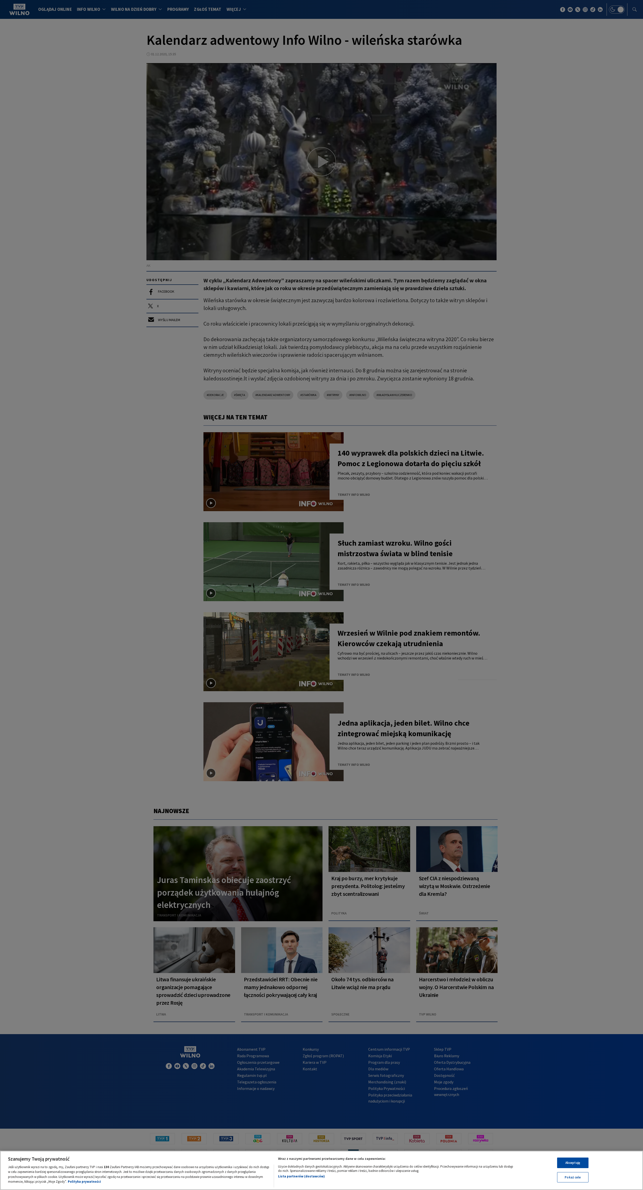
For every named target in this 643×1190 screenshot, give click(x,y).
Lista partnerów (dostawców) (301, 1176)
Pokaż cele (573, 1177)
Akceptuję (572, 1163)
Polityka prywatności (84, 1181)
